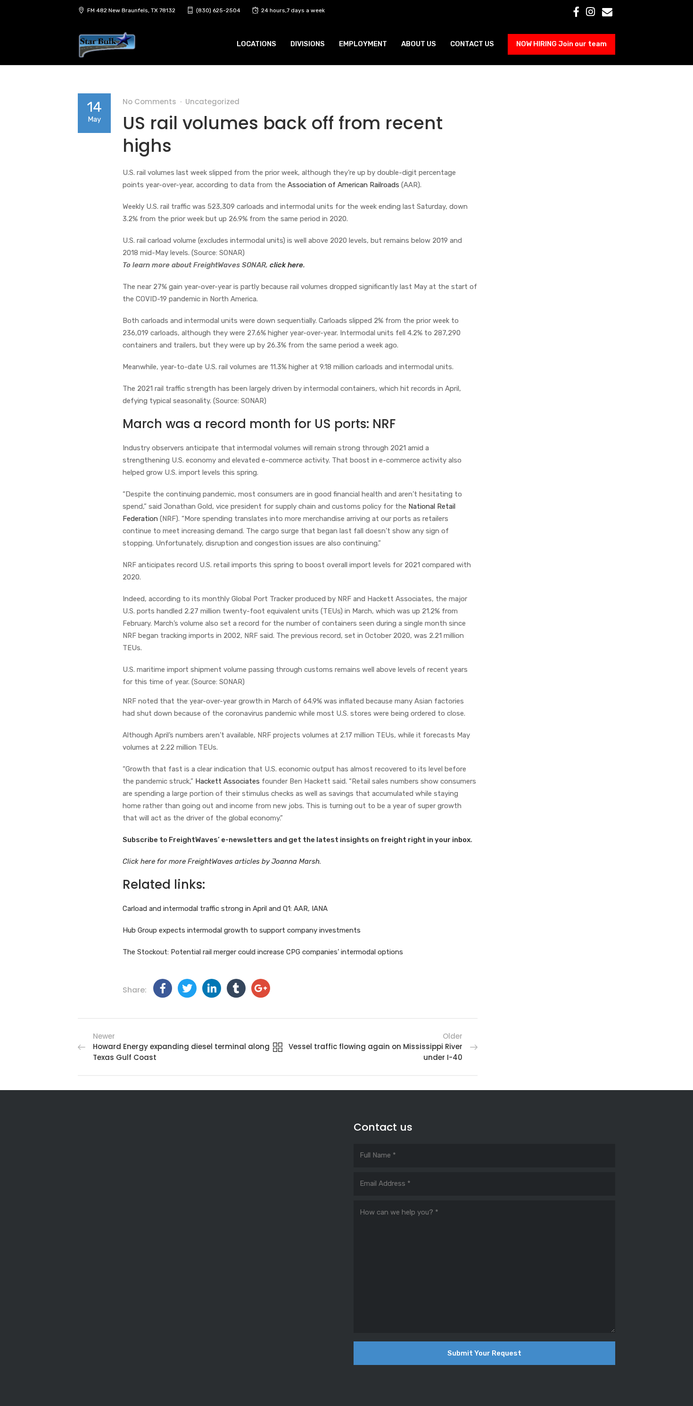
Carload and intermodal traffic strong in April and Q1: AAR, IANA (225, 908)
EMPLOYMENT (363, 44)
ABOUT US (418, 44)
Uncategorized (212, 102)
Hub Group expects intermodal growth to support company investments (242, 930)
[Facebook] (576, 12)
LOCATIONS (256, 44)
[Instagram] (590, 12)
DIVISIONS (307, 44)
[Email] (607, 12)
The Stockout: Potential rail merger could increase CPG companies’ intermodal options (263, 952)
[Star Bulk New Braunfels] (107, 45)
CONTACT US (472, 44)
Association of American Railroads (343, 185)
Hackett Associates (227, 781)
